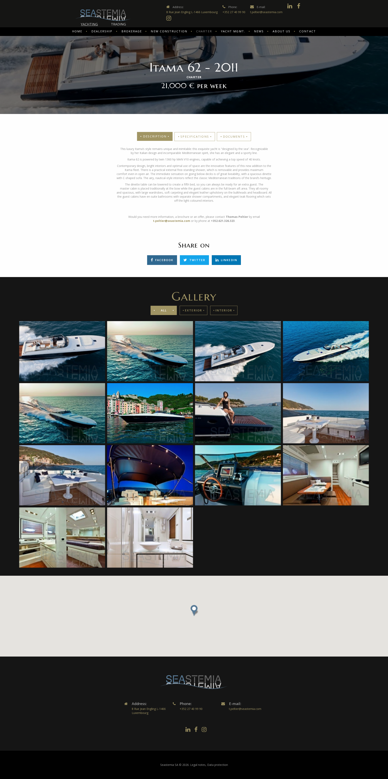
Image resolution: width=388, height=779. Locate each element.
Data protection (217, 765)
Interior (223, 310)
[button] (194, 610)
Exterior (193, 310)
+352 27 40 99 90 (233, 12)
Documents (234, 136)
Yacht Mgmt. (233, 31)
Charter (204, 31)
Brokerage (131, 31)
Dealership (102, 31)
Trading (118, 24)
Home (77, 31)
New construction (169, 31)
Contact (307, 31)
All (164, 310)
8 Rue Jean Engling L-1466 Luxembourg (192, 12)
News (259, 31)
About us (281, 31)
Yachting (89, 24)
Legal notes (198, 765)
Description (155, 136)
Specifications (194, 136)
